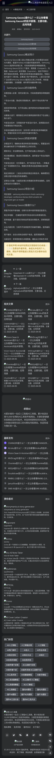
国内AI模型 (26, 689)
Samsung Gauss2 (27, 39)
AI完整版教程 (26, 674)
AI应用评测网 (11, 660)
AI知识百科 (11, 655)
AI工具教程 (11, 689)
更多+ (47, 304)
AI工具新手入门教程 (31, 679)
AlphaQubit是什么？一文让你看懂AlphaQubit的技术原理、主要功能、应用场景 (29, 291)
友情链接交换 (39, 752)
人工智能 (41, 645)
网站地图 (29, 752)
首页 (7, 9)
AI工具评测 (31, 9)
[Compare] (50, 734)
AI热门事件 (11, 650)
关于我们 (36, 727)
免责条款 (17, 727)
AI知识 (41, 655)
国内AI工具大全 (29, 699)
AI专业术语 (41, 650)
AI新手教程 (41, 674)
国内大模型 (41, 689)
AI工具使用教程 (12, 684)
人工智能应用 (26, 645)
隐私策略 (7, 727)
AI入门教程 (28, 684)
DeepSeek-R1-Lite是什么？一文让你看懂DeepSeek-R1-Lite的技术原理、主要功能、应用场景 (29, 276)
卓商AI (19, 29)
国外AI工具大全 (12, 699)
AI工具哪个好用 (29, 665)
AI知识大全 (26, 655)
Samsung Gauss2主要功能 (27, 44)
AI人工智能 (11, 645)
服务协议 (27, 727)
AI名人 (26, 650)
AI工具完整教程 (12, 679)
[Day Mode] (50, 746)
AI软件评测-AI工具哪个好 (31, 670)
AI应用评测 (26, 660)
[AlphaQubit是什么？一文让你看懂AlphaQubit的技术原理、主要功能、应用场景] (8, 289)
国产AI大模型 (26, 694)
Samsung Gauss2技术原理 (27, 48)
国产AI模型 (11, 694)
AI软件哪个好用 (12, 665)
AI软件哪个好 (11, 670)
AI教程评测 (17, 9)
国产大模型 (41, 694)
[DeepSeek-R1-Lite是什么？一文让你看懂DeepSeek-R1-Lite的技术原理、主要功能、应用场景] (8, 274)
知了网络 (20, 752)
